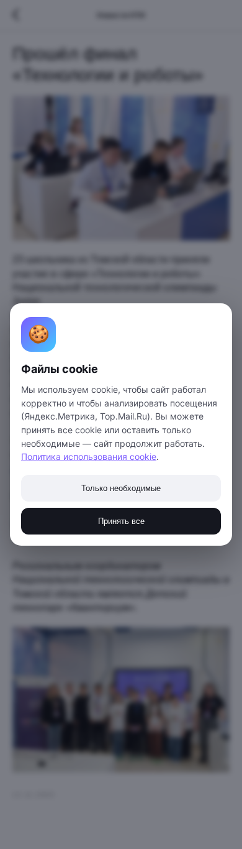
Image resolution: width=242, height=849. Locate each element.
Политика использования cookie (88, 456)
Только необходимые (121, 488)
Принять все (121, 521)
